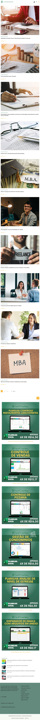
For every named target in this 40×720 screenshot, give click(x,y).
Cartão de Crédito (25, 686)
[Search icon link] (36, 1)
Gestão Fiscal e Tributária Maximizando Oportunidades (12, 153)
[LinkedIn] (4, 696)
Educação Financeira (25, 688)
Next (14, 391)
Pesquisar (38, 398)
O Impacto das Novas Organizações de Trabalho (11, 305)
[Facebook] (1, 696)
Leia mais (2, 41)
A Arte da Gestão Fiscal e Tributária (8, 76)
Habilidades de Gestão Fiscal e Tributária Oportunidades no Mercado (15, 38)
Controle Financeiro (8, 2)
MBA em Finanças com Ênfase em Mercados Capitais (12, 191)
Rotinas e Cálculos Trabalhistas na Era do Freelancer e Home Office (15, 267)
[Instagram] (2, 696)
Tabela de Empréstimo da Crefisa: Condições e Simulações (19, 660)
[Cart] (34, 2)
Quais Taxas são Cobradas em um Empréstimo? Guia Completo (20, 676)
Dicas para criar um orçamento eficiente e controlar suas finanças (21, 670)
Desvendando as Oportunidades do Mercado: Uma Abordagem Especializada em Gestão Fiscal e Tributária (20, 115)
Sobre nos (27, 718)
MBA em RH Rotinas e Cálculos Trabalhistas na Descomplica (14, 381)
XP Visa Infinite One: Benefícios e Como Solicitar (17, 665)
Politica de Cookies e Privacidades (17, 718)
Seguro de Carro (24, 695)
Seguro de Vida (24, 699)
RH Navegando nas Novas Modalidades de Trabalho (12, 229)
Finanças (23, 692)
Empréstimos (24, 690)
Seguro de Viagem (25, 697)
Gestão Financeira (4, 36)
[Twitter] (5, 696)
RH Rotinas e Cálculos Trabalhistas (8, 343)
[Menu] (38, 2)
